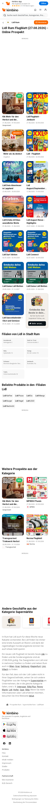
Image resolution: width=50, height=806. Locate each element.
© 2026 (25, 792)
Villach (5, 669)
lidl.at (31, 695)
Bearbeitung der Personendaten (25, 802)
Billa (27, 689)
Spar (22, 689)
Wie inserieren (8, 780)
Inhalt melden (7, 759)
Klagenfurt (35, 666)
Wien (11, 666)
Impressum (6, 763)
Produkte (5, 770)
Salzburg (25, 666)
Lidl (10, 689)
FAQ (4, 753)
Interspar (21, 686)
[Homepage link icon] (7, 705)
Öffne (43, 3)
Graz (17, 666)
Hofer (16, 689)
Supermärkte (37, 680)
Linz (44, 666)
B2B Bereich (7, 783)
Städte (4, 766)
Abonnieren (42, 22)
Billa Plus (31, 686)
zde (43, 654)
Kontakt (5, 756)
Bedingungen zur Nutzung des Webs (25, 799)
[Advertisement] (25, 64)
